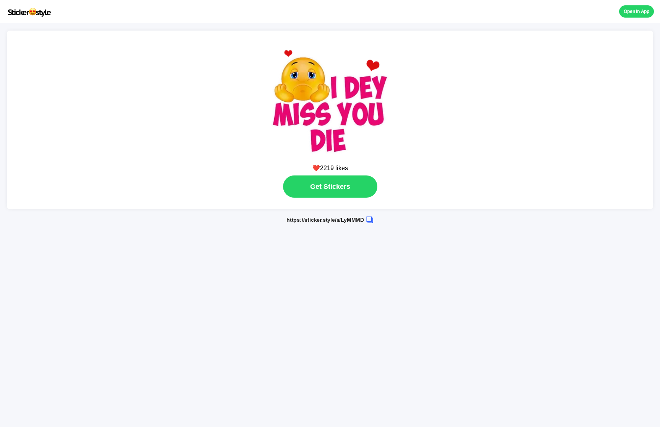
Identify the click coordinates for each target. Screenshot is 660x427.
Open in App (636, 11)
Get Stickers (330, 186)
